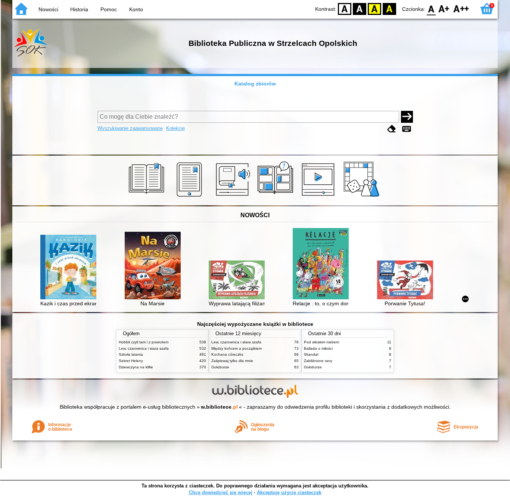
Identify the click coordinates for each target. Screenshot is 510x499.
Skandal (311, 354)
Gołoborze (220, 367)
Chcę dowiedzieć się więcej (220, 492)
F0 (431, 8)
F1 (444, 8)
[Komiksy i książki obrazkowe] (276, 197)
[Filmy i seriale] (319, 197)
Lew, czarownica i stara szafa (144, 348)
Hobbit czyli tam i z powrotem (143, 342)
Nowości (48, 9)
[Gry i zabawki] (363, 197)
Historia (79, 9)
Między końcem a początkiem (236, 348)
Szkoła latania (131, 354)
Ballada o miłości (318, 348)
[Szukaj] (407, 117)
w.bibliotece (219, 407)
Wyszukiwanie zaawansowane (130, 128)
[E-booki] (191, 197)
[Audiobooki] (234, 197)
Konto (136, 9)
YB (374, 8)
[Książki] (148, 197)
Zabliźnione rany (318, 361)
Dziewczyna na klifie (136, 367)
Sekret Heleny (131, 361)
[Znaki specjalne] (407, 129)
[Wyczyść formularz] (392, 129)
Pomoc (108, 9)
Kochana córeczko (227, 354)
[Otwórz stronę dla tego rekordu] (70, 268)
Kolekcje (175, 128)
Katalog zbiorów (255, 84)
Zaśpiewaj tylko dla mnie (232, 361)
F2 (461, 8)
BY (389, 8)
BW (359, 8)
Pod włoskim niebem (321, 342)
